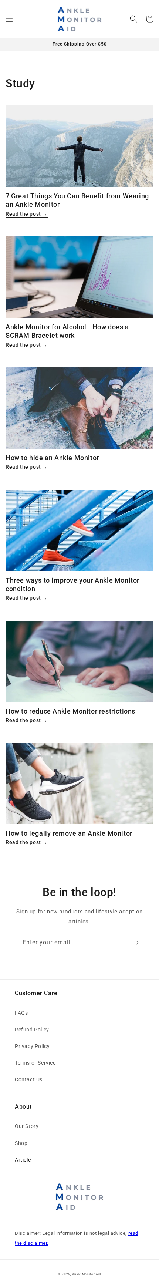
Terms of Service (35, 1063)
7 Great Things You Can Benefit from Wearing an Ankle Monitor (77, 200)
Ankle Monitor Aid (86, 1274)
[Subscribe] (136, 942)
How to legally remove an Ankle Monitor (69, 833)
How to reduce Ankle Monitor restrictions (70, 711)
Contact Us (29, 1079)
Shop (21, 1143)
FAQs (21, 1013)
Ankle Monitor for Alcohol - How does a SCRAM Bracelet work (67, 331)
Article (23, 1160)
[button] (9, 19)
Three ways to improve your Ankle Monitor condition (72, 584)
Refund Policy (32, 1029)
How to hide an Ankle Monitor (52, 458)
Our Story (26, 1126)
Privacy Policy (32, 1046)
